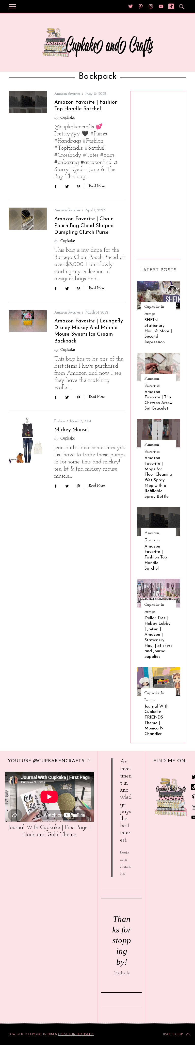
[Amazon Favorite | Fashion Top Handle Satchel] (28, 102)
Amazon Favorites (67, 94)
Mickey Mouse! (71, 429)
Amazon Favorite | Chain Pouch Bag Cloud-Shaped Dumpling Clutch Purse (84, 225)
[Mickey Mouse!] (28, 441)
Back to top (173, 1034)
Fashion (59, 421)
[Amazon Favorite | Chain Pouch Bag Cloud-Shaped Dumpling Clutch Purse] (28, 219)
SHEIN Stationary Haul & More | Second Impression (158, 331)
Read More (97, 186)
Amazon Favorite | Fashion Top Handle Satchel (155, 557)
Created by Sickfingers (76, 1034)
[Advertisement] (157, 173)
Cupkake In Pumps (154, 310)
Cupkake (67, 117)
